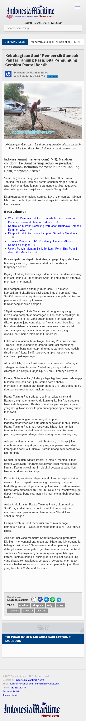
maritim (24, 605)
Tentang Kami (10, 695)
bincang (41, 610)
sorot (60, 605)
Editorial (52, 76)
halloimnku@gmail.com (21, 683)
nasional (14, 610)
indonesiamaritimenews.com (21, 422)
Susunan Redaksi (12, 691)
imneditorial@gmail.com (47, 683)
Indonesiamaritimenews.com (26, 159)
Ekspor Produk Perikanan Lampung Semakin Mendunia (42, 233)
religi (50, 605)
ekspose (38, 605)
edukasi (28, 610)
